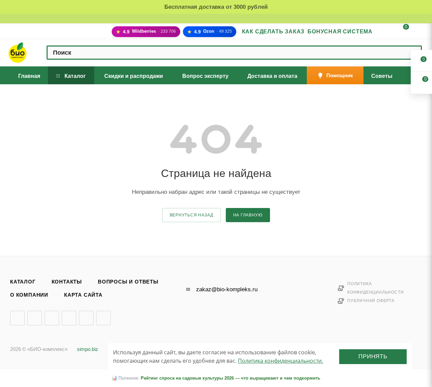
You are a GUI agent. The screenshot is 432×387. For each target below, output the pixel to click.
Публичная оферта (371, 300)
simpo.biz (87, 349)
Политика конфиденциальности (375, 288)
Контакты (67, 282)
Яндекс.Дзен (86, 318)
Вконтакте (17, 318)
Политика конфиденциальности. (280, 360)
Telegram (34, 318)
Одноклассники (69, 318)
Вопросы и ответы (128, 282)
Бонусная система (340, 31)
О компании (29, 295)
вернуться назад (191, 215)
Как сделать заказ (273, 31)
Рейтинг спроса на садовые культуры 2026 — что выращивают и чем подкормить (230, 378)
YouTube (52, 318)
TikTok (103, 318)
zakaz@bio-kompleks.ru (227, 289)
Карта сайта (83, 295)
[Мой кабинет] (384, 32)
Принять (372, 356)
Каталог (23, 282)
